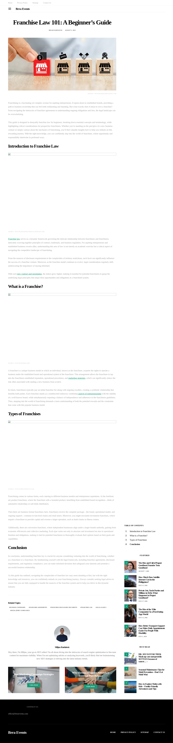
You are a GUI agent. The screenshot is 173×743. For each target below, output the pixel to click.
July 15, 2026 (143, 617)
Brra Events (23, 9)
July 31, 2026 (143, 585)
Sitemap (35, 3)
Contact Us (47, 3)
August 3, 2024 (70, 30)
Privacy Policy (22, 3)
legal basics (101, 607)
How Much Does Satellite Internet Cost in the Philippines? (149, 579)
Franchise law (14, 239)
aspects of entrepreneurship (89, 394)
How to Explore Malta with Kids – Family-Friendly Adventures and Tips (150, 686)
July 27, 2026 (143, 601)
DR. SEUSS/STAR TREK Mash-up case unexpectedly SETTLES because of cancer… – (150, 658)
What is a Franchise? (138, 535)
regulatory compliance (20, 610)
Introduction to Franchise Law (143, 531)
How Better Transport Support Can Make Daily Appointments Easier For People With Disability (152, 629)
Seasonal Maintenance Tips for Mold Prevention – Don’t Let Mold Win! (151, 672)
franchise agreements (38, 607)
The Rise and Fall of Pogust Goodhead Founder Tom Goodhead (150, 565)
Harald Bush (84, 680)
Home (10, 3)
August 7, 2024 (97, 680)
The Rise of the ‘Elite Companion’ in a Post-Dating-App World (151, 611)
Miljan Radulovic (55, 30)
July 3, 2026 (143, 636)
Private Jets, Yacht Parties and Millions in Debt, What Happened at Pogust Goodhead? (151, 594)
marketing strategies (76, 378)
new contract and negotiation (29, 274)
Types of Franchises (138, 540)
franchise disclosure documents (64, 607)
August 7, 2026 (144, 571)
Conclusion (135, 544)
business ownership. (18, 607)
